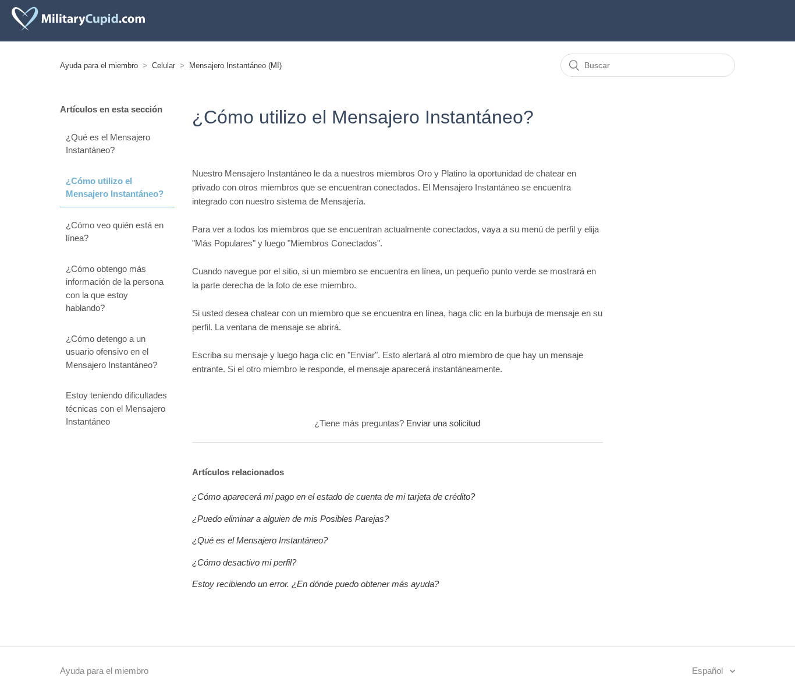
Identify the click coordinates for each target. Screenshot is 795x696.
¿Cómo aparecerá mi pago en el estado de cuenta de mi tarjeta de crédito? (333, 496)
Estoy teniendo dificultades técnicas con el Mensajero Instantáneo (116, 408)
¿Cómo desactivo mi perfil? (244, 562)
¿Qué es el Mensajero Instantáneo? (108, 144)
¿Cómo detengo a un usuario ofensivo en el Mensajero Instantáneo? (111, 352)
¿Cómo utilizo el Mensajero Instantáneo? (115, 187)
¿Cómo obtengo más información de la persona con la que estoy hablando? (115, 288)
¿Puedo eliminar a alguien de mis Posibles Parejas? (290, 519)
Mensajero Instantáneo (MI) (235, 65)
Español (708, 671)
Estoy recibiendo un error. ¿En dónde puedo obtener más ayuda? (315, 584)
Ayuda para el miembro (99, 65)
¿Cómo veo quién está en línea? (115, 231)
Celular (163, 65)
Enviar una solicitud (443, 423)
